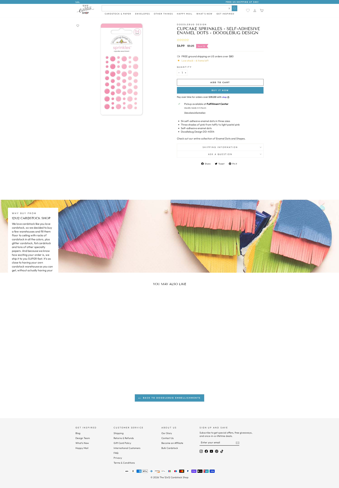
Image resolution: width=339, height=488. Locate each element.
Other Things (163, 13)
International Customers (127, 448)
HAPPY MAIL (184, 13)
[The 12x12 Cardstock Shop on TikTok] (221, 451)
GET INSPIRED (225, 13)
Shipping (118, 433)
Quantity (184, 67)
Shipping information (220, 147)
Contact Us (167, 438)
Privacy (118, 457)
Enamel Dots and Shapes (230, 138)
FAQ (116, 452)
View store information (194, 112)
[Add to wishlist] (77, 25)
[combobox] (169, 8)
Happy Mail (81, 448)
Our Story (166, 433)
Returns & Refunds (124, 438)
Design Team (82, 438)
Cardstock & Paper (118, 13)
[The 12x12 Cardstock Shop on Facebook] (206, 451)
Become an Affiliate (172, 443)
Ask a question (220, 154)
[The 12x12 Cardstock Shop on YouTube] (211, 451)
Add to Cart (101, 361)
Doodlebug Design (192, 24)
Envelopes (142, 13)
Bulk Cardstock (169, 448)
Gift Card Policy (122, 443)
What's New (204, 13)
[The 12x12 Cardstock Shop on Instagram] (201, 451)
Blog (77, 433)
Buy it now (220, 90)
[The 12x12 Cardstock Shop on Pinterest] (216, 451)
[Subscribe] (237, 443)
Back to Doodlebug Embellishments (171, 398)
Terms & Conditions (124, 462)
